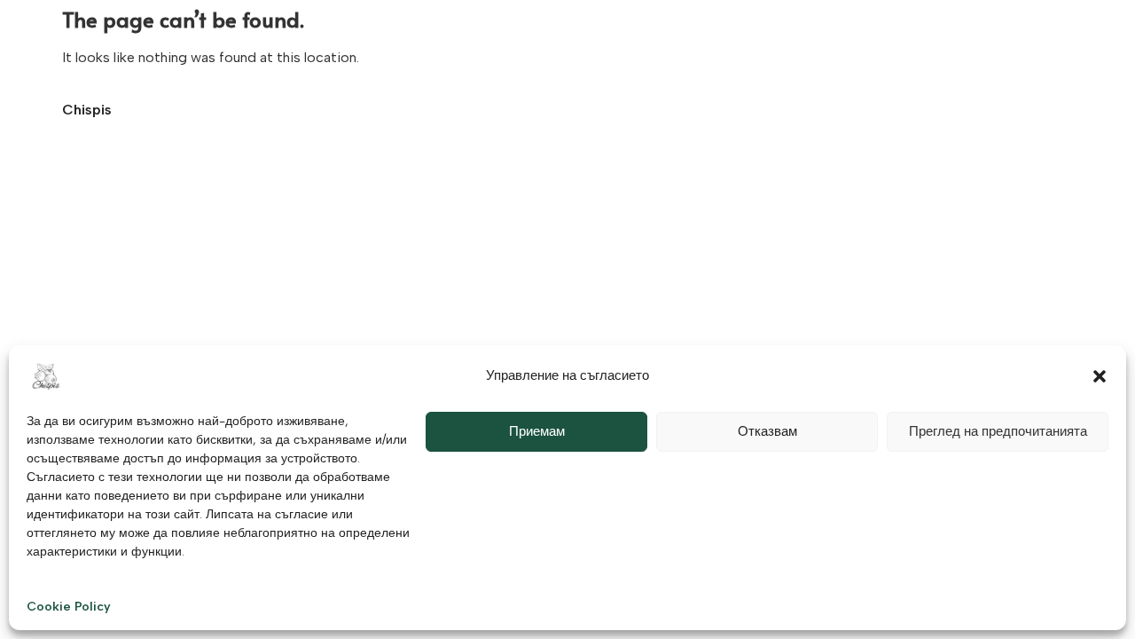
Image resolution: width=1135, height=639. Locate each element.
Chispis (87, 109)
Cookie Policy (69, 606)
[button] (1099, 376)
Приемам (537, 431)
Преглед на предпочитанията (998, 431)
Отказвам (767, 431)
